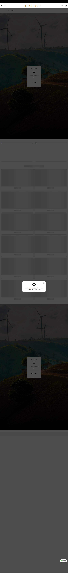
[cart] (66, 6)
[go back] (2, 5)
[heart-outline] (61, 6)
